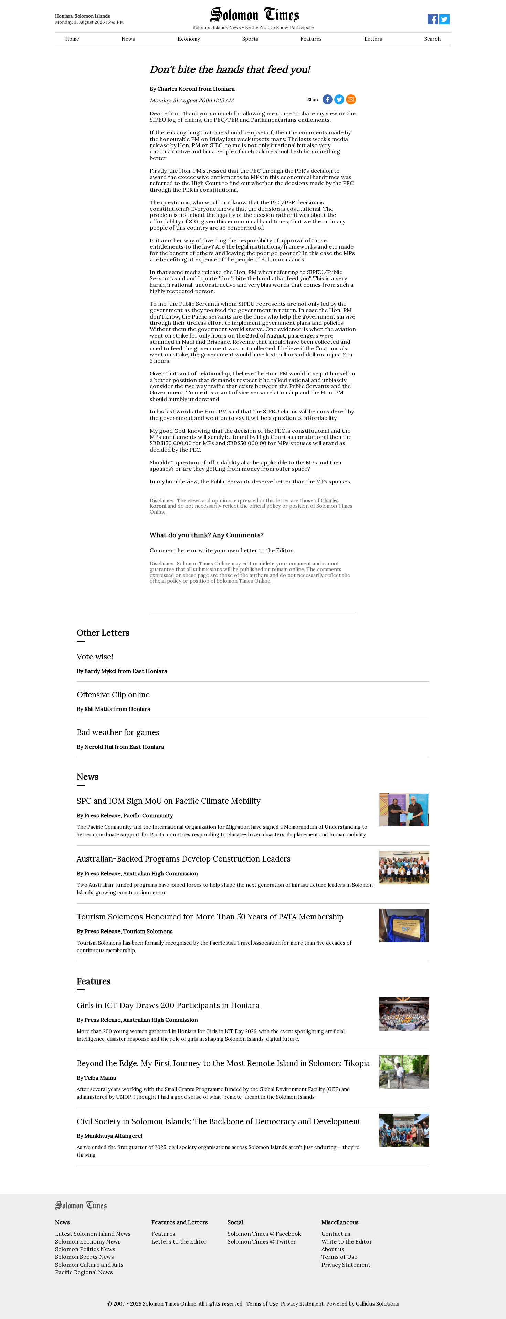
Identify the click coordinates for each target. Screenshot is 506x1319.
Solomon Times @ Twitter (262, 1241)
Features (311, 39)
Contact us (335, 1233)
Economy (189, 39)
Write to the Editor (346, 1241)
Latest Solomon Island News (93, 1233)
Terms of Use (339, 1256)
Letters (373, 39)
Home (72, 39)
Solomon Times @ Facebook (264, 1233)
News (128, 39)
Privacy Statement (345, 1264)
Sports (250, 39)
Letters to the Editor (179, 1241)
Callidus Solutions (377, 1304)
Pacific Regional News (84, 1272)
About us (332, 1249)
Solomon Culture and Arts (89, 1264)
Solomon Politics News (85, 1249)
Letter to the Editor (266, 550)
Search (432, 39)
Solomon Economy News (88, 1241)
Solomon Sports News (84, 1256)
